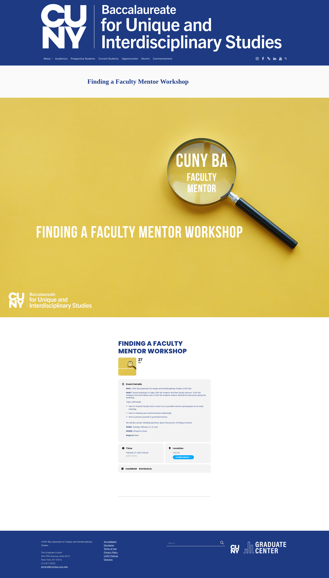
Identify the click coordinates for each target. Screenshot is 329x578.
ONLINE (176, 452)
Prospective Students (83, 58)
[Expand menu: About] (52, 58)
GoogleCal (145, 469)
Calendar (131, 469)
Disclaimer (109, 545)
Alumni (145, 58)
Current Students (108, 58)
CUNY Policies (111, 556)
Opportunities (130, 58)
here (136, 435)
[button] (286, 58)
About (47, 58)
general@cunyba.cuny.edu (54, 566)
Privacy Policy (111, 552)
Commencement (162, 58)
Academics (61, 58)
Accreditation (110, 541)
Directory (108, 559)
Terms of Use (110, 549)
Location (178, 448)
